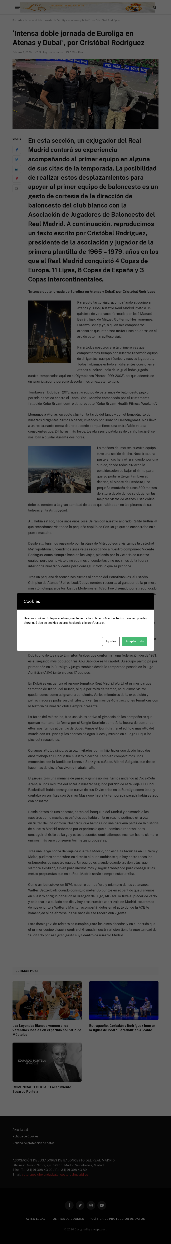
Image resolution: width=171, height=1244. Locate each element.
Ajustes (111, 641)
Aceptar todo (135, 641)
